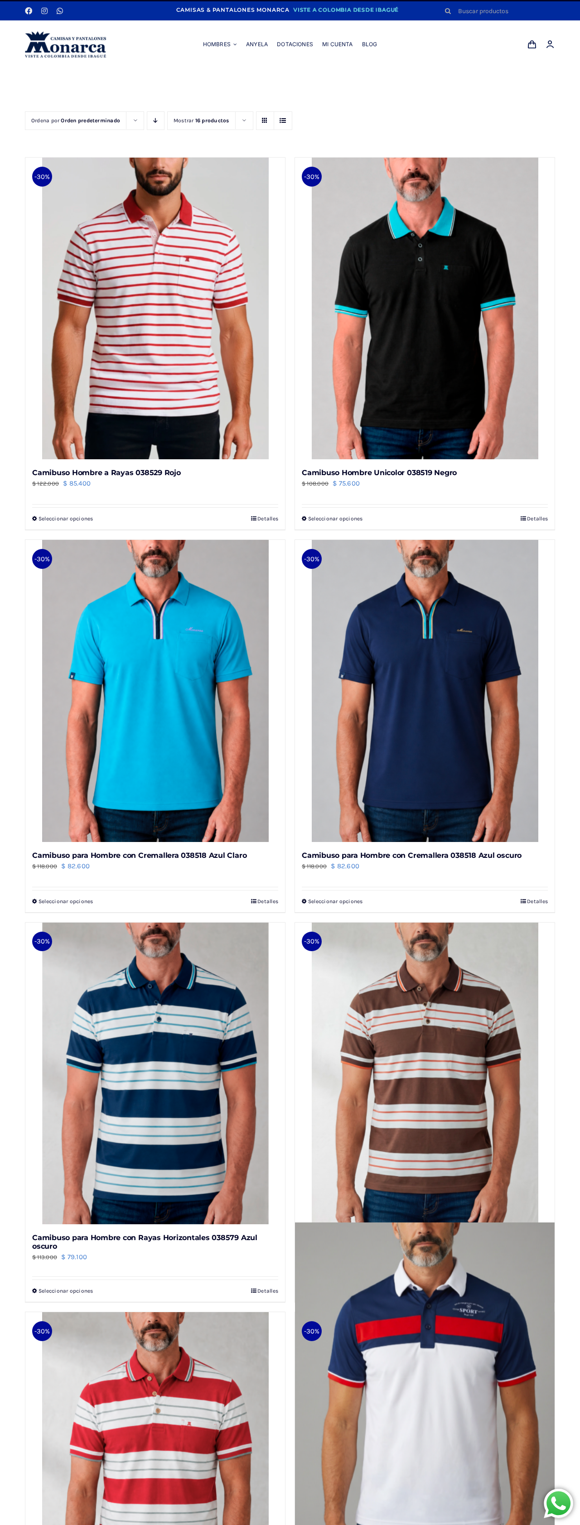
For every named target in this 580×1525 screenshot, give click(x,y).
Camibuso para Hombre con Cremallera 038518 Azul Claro (139, 855)
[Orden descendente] (155, 120)
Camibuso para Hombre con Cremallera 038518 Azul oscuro (412, 855)
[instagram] (44, 10)
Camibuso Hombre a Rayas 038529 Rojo (106, 472)
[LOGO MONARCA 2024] (65, 34)
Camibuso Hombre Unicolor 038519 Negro (379, 472)
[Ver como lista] (283, 121)
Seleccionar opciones (66, 518)
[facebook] (28, 10)
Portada (255, 78)
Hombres (285, 78)
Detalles (267, 518)
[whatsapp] (60, 10)
